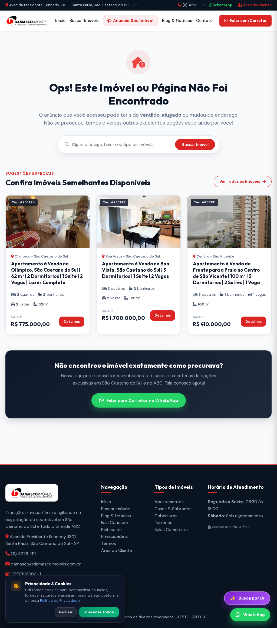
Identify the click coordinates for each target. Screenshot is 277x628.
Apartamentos (169, 502)
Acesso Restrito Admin (230, 527)
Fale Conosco (114, 522)
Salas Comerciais (171, 529)
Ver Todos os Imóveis (239, 181)
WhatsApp (222, 5)
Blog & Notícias (177, 20)
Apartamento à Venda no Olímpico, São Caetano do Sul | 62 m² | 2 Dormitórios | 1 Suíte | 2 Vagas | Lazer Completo (47, 273)
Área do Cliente (257, 5)
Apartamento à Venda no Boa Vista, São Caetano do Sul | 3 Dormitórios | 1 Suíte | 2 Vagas (135, 270)
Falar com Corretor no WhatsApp (142, 400)
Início (60, 20)
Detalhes (72, 321)
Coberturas (165, 516)
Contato (204, 20)
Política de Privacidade (60, 600)
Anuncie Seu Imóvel (133, 20)
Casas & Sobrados (173, 509)
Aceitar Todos (100, 612)
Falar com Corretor (248, 20)
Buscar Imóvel (195, 144)
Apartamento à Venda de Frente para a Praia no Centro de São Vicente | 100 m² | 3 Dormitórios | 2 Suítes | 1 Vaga (226, 273)
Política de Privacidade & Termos (114, 536)
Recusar (65, 612)
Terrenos (163, 522)
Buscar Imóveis (84, 20)
